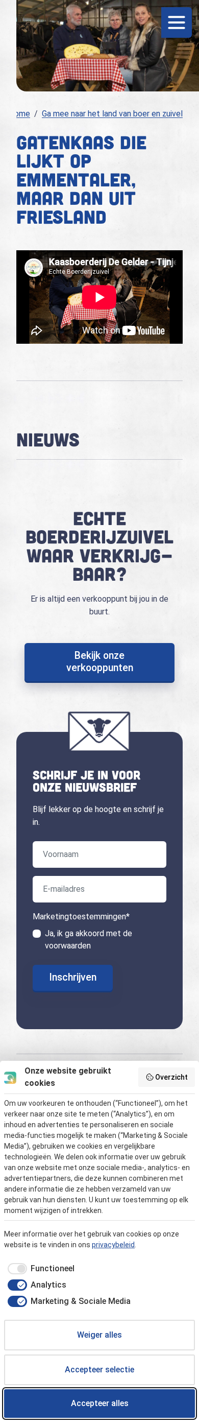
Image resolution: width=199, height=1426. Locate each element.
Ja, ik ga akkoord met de (88, 940)
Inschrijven (72, 977)
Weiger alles (99, 1335)
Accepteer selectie (99, 1369)
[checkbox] (39, 1269)
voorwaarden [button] (68, 945)
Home (19, 113)
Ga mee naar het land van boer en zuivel (112, 113)
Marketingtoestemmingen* (81, 916)
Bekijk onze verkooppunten (99, 662)
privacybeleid (113, 1245)
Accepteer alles (100, 1403)
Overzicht (171, 1077)
